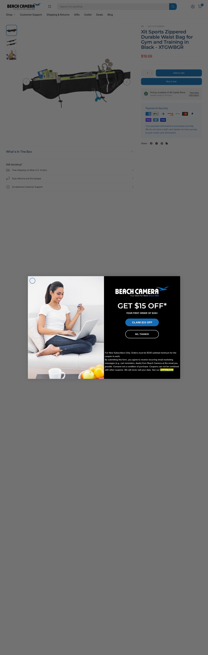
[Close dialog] (32, 280)
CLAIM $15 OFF (142, 322)
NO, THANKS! (142, 334)
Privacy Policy (166, 370)
